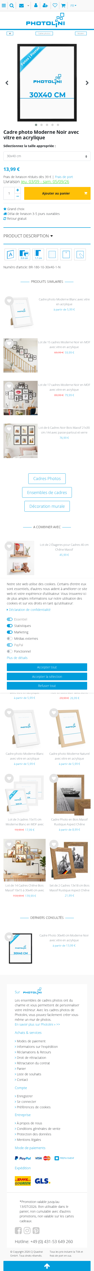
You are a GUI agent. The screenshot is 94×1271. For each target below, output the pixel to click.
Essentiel (20, 619)
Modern (81, 33)
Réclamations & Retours (34, 1052)
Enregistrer (25, 1096)
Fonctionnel (22, 651)
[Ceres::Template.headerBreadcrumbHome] (10, 33)
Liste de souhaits (9, 304)
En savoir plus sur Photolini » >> (37, 1024)
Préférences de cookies (34, 1107)
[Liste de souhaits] (55, 5)
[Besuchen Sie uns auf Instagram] (28, 1232)
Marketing (21, 632)
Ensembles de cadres (47, 492)
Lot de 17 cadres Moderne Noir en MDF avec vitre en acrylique (64, 387)
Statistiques (22, 625)
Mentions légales (29, 1139)
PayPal (18, 645)
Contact (22, 1079)
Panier (21, 1068)
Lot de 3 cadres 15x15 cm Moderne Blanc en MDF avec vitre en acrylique (25, 822)
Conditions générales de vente (38, 1128)
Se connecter (26, 1101)
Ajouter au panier (56, 193)
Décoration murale (47, 506)
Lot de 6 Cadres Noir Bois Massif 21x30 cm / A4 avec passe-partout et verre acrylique (64, 430)
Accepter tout (47, 667)
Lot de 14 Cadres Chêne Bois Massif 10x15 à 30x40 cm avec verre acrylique (24, 888)
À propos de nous (29, 1123)
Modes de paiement (31, 1041)
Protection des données (34, 1134)
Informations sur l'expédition (37, 1046)
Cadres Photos (47, 478)
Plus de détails (17, 658)
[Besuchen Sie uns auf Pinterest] (37, 1232)
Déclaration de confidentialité (30, 609)
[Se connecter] (36, 5)
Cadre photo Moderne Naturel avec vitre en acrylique (69, 756)
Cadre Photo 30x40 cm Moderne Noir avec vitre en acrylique (64, 937)
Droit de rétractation (31, 1057)
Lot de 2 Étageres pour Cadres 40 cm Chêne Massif (64, 547)
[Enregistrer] (46, 5)
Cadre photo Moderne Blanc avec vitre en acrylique (64, 301)
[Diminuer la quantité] (17, 196)
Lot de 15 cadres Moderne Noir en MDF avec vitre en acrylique (64, 344)
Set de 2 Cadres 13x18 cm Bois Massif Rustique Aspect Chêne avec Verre (69, 888)
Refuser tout (47, 686)
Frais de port (64, 177)
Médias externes (26, 638)
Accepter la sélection (47, 676)
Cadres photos (44, 33)
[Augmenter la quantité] (17, 190)
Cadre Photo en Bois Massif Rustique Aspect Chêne (69, 821)
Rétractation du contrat (33, 1063)
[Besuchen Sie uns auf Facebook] (19, 1232)
